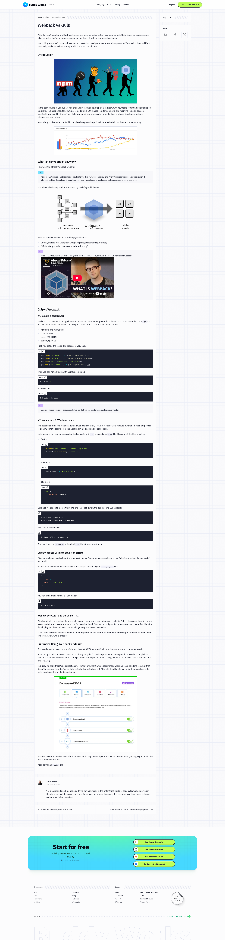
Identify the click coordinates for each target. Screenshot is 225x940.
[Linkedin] (166, 35)
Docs (109, 5)
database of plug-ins (71, 410)
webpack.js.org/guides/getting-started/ (88, 242)
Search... (58, 4)
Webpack (68, 35)
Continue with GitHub (154, 849)
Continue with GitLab (154, 857)
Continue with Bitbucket (154, 864)
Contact (126, 5)
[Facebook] (175, 35)
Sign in (172, 5)
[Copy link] (56, 55)
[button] (95, 81)
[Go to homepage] (34, 4)
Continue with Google (154, 842)
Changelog (100, 5)
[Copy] (43, 351)
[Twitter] (184, 35)
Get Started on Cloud (190, 5)
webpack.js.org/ (80, 246)
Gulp (123, 35)
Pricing (117, 5)
